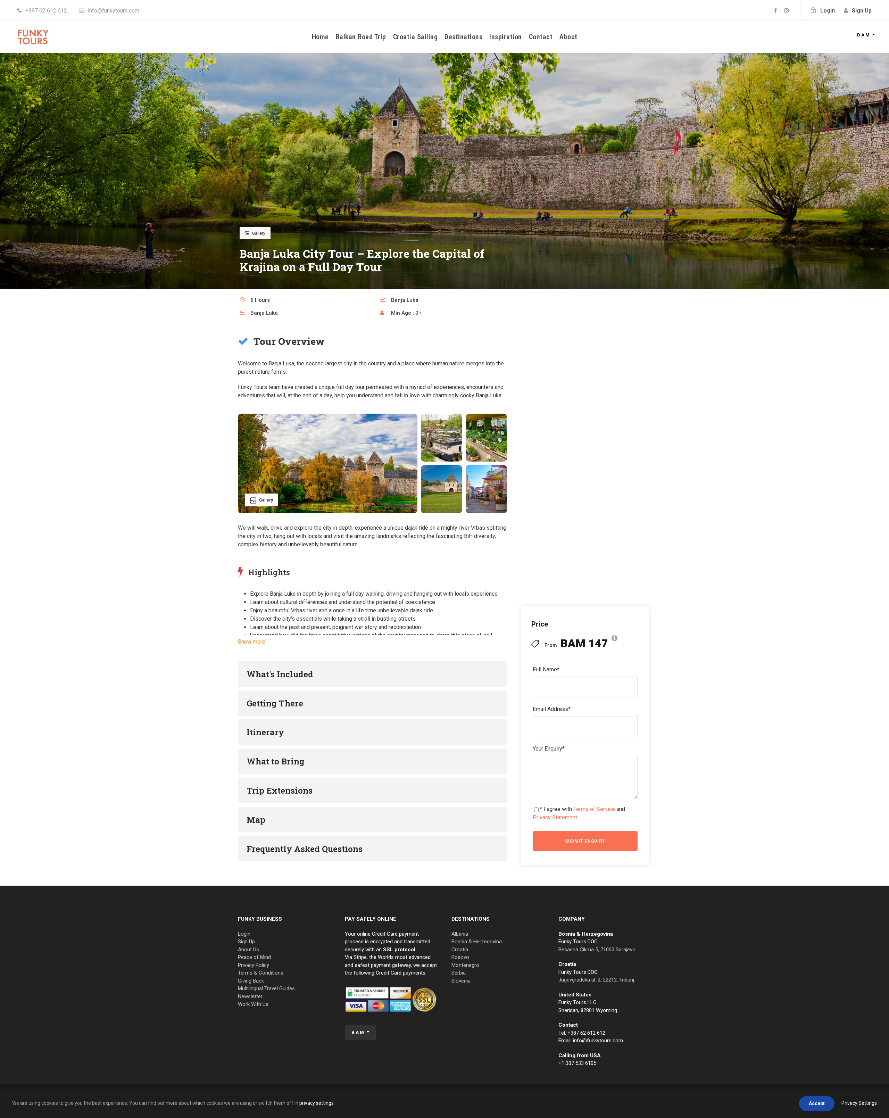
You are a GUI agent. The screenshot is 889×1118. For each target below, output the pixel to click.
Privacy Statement (555, 817)
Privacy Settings (859, 1103)
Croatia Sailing (415, 37)
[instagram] (786, 10)
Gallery (258, 233)
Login (244, 934)
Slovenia (461, 981)
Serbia (458, 973)
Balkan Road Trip (361, 37)
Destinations (463, 37)
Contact (541, 37)
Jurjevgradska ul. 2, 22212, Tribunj (596, 980)
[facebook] (775, 10)
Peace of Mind (254, 957)
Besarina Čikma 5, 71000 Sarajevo (596, 949)
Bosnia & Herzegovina (476, 941)
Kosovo (460, 957)
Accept (817, 1103)
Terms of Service (594, 809)
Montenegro (465, 965)
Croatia (459, 949)
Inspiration (505, 37)
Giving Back (251, 981)
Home (320, 37)
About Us (248, 949)
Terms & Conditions (260, 973)
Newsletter (250, 996)
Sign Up (246, 941)
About (568, 37)
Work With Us (253, 1004)
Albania (459, 934)
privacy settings (316, 1103)
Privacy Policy (253, 965)
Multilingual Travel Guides (266, 988)
